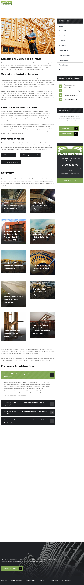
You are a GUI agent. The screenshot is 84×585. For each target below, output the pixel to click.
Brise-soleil (62, 31)
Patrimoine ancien (64, 55)
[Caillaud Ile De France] (6, 3)
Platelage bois (63, 60)
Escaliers (62, 40)
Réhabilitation (63, 65)
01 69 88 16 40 (70, 164)
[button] (5, 49)
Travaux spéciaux (64, 70)
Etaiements (62, 45)
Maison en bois (63, 50)
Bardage (61, 26)
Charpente (62, 36)
